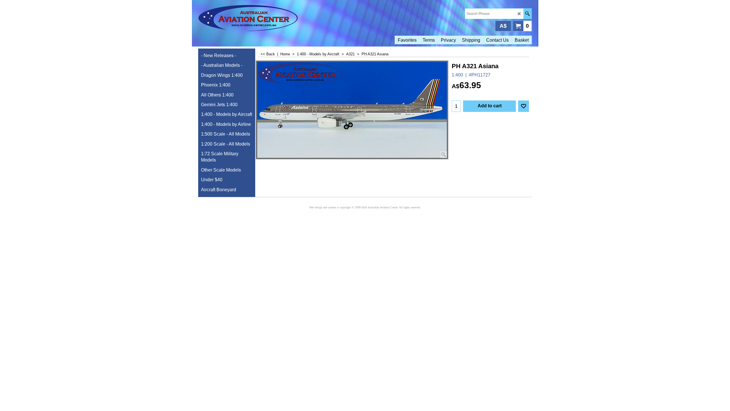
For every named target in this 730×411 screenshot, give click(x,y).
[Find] (527, 14)
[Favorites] (523, 106)
